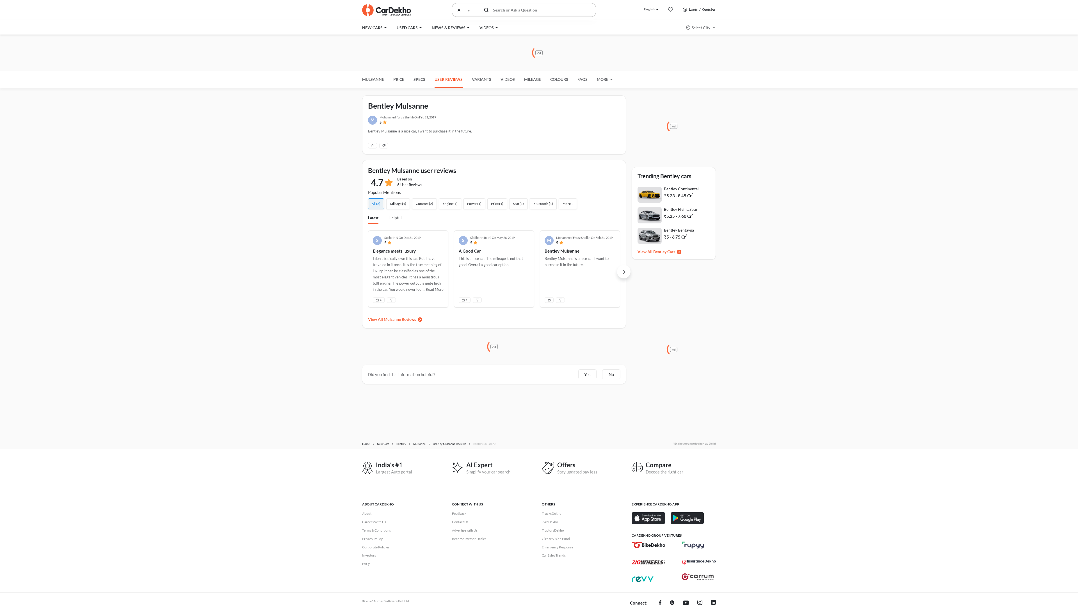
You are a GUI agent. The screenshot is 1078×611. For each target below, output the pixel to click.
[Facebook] (660, 603)
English (649, 9)
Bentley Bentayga (679, 230)
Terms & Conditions (376, 530)
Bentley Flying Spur (681, 209)
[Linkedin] (713, 603)
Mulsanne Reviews (400, 319)
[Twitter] (672, 603)
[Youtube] (686, 603)
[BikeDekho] (648, 545)
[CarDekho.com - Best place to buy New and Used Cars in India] (386, 10)
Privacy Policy (372, 539)
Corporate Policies (375, 547)
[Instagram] (699, 603)
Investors (369, 555)
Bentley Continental (681, 188)
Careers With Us (374, 522)
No (611, 374)
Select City (701, 27)
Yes (587, 374)
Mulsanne (373, 79)
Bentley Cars (664, 251)
